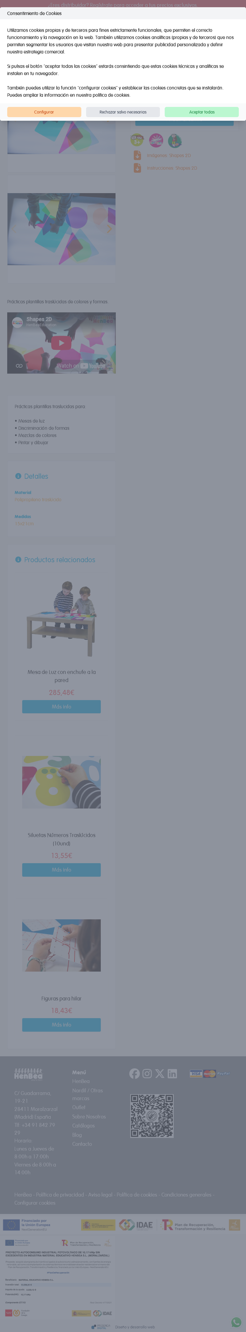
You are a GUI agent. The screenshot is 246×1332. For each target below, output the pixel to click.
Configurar (44, 111)
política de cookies (111, 95)
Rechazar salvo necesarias (123, 111)
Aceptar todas (201, 111)
